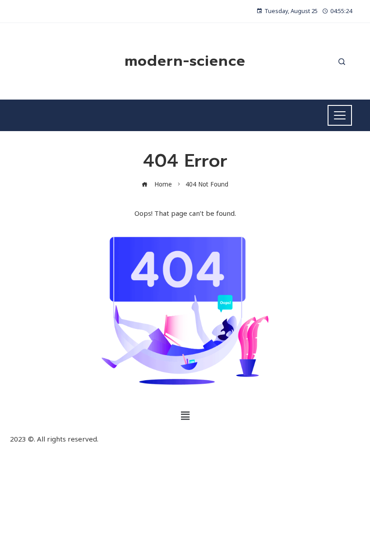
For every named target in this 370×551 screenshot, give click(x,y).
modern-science (185, 61)
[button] (185, 415)
